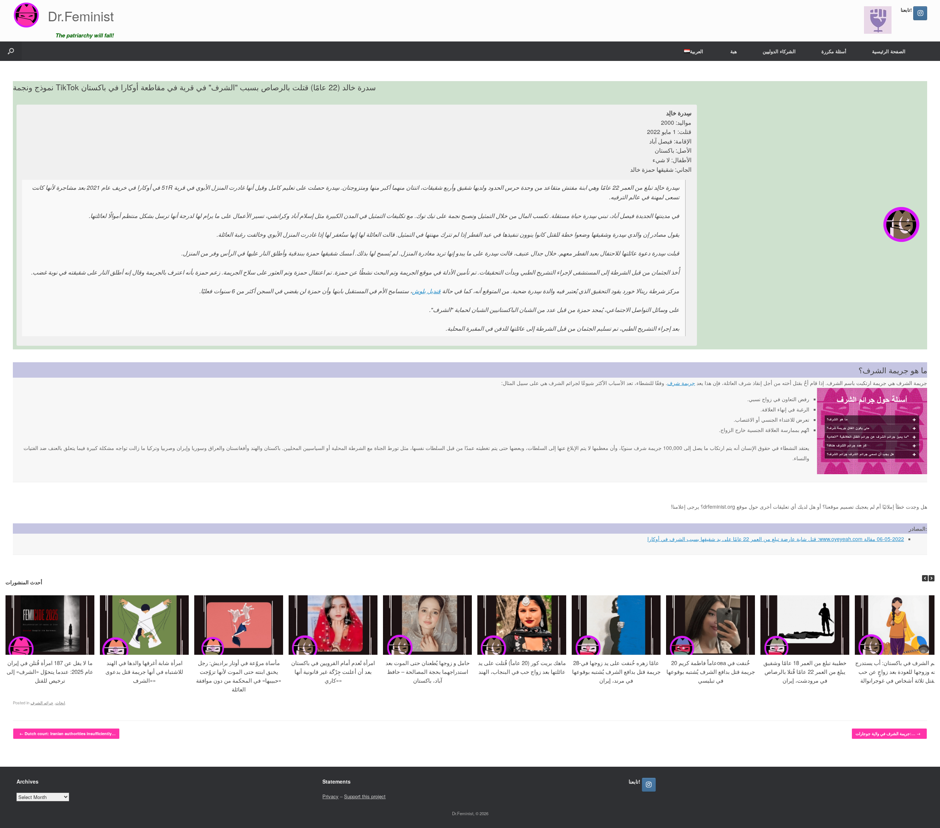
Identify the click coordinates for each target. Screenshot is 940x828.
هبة (733, 51)
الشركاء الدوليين (779, 51)
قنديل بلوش (426, 291)
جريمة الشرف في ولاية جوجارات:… (888, 733)
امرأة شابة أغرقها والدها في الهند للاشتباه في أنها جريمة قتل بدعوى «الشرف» (144, 671)
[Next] (931, 578)
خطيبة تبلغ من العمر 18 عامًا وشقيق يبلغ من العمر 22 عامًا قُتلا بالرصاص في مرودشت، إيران (804, 671)
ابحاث (60, 702)
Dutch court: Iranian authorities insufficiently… (67, 733)
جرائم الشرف (41, 702)
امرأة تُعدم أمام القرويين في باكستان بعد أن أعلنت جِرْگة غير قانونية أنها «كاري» (333, 671)
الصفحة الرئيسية (888, 51)
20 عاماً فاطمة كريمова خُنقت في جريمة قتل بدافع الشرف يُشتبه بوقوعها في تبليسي (710, 671)
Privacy (330, 796)
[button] (11, 51)
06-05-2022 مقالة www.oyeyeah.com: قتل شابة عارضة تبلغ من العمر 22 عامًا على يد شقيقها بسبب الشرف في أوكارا (775, 538)
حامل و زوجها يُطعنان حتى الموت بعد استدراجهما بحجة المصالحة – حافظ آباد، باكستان (428, 671)
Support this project (365, 796)
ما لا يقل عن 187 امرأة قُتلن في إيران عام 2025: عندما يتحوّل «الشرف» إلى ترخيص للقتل (50, 671)
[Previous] (925, 578)
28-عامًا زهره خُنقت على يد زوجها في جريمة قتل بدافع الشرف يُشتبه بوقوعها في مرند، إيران (616, 671)
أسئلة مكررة (833, 51)
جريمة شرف (681, 382)
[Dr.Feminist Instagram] (920, 13)
